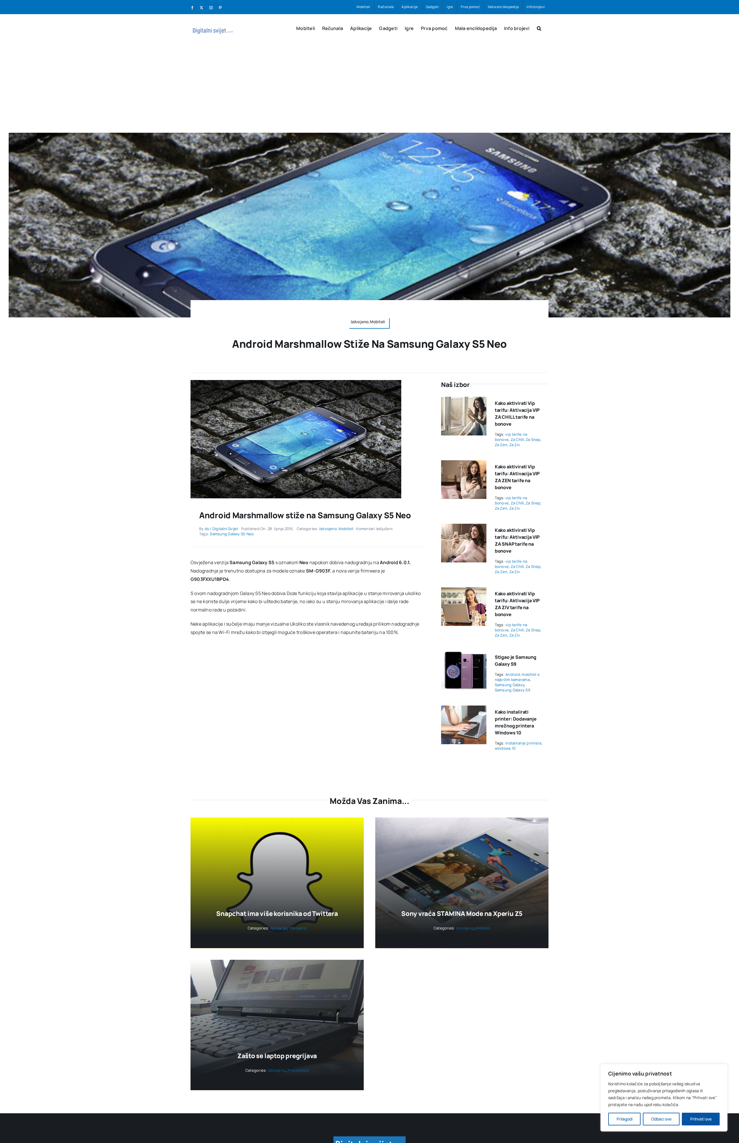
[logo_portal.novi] (369, 1138)
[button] (539, 27)
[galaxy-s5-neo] (296, 382)
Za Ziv (514, 444)
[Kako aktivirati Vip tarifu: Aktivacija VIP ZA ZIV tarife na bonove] (463, 591)
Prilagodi (624, 1119)
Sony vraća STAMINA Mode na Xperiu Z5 (461, 913)
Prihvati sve (701, 1119)
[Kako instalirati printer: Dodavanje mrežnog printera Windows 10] (463, 709)
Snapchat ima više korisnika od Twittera (277, 913)
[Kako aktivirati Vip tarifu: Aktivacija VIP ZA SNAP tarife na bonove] (463, 528)
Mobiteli (346, 528)
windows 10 (505, 748)
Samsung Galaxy (509, 684)
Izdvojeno (328, 528)
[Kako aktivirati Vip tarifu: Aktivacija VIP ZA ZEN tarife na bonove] (463, 464)
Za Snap (533, 439)
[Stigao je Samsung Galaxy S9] (463, 655)
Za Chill (517, 439)
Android (512, 674)
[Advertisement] (369, 89)
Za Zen (501, 444)
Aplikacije (278, 928)
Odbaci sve (661, 1119)
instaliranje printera (523, 743)
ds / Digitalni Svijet (221, 528)
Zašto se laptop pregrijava (277, 1056)
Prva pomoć (298, 1070)
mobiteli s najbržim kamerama (517, 677)
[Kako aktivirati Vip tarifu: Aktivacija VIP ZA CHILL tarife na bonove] (463, 401)
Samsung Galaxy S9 (512, 690)
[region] (663, 1097)
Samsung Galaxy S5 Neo (232, 533)
